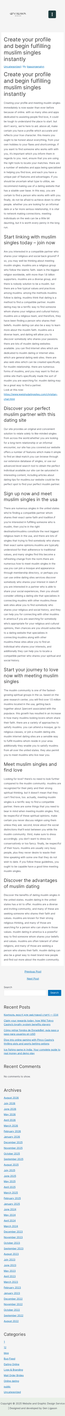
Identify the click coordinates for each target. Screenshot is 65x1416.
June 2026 (10, 1109)
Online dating (11, 1381)
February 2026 (12, 1131)
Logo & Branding (13, 1369)
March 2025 (11, 1192)
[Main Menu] (52, 14)
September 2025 (13, 1159)
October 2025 (12, 1153)
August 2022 (11, 1321)
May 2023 (10, 1270)
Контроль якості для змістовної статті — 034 (31, 1014)
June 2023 (10, 1265)
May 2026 (10, 1114)
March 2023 (11, 1281)
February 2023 (12, 1287)
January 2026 (12, 1136)
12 (5, 1347)
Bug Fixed (9, 1358)
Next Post (33, 978)
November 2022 (13, 1304)
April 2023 (10, 1276)
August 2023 (11, 1253)
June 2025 (10, 1175)
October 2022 (12, 1309)
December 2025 (13, 1142)
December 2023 (13, 1231)
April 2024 (10, 1220)
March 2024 (11, 1226)
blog (6, 1353)
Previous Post (33, 971)
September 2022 (13, 1315)
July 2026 (9, 1103)
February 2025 (12, 1198)
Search (8, 987)
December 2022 (13, 1298)
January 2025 (12, 1203)
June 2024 (10, 1209)
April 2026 (10, 1120)
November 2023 (13, 1237)
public (7, 1386)
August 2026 (11, 1097)
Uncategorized (12, 66)
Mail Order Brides (14, 1375)
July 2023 (9, 1259)
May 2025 (10, 1181)
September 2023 (13, 1248)
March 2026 (11, 1125)
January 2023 (12, 1293)
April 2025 (10, 1187)
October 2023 (12, 1242)
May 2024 (10, 1214)
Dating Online (11, 1364)
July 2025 (9, 1170)
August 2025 (11, 1164)
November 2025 (13, 1148)
